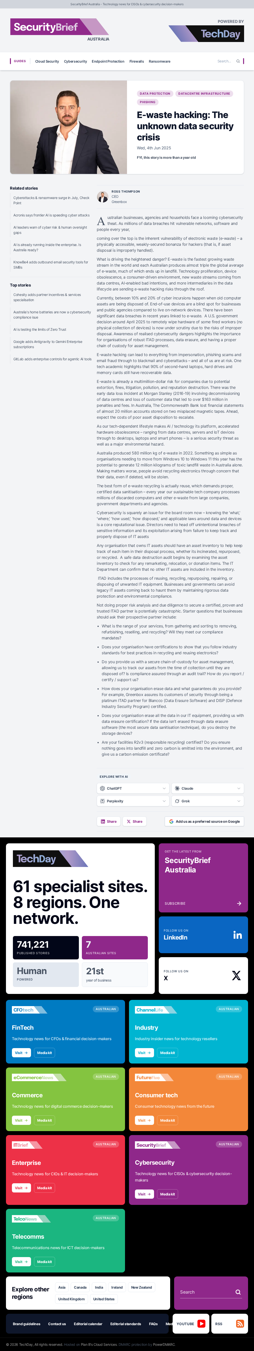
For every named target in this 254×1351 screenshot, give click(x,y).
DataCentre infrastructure (204, 93)
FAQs (153, 1324)
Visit (18, 1053)
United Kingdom (71, 1299)
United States (104, 1299)
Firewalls (136, 61)
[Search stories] (238, 1292)
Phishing (148, 102)
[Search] (238, 61)
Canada (80, 1287)
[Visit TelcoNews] (39, 1219)
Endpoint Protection (108, 61)
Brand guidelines (26, 1324)
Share (111, 821)
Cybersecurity (75, 61)
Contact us (57, 1324)
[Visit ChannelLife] (162, 1010)
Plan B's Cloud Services (99, 1344)
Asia (61, 1287)
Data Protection (155, 93)
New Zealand (141, 1287)
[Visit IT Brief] (39, 1145)
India (99, 1287)
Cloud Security (47, 61)
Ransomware (159, 61)
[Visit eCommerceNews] (39, 1077)
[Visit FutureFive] (162, 1077)
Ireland (117, 1287)
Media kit (44, 1053)
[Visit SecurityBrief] (162, 1145)
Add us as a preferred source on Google (208, 821)
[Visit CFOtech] (39, 1010)
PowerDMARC (164, 1344)
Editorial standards (125, 1324)
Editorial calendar (88, 1324)
